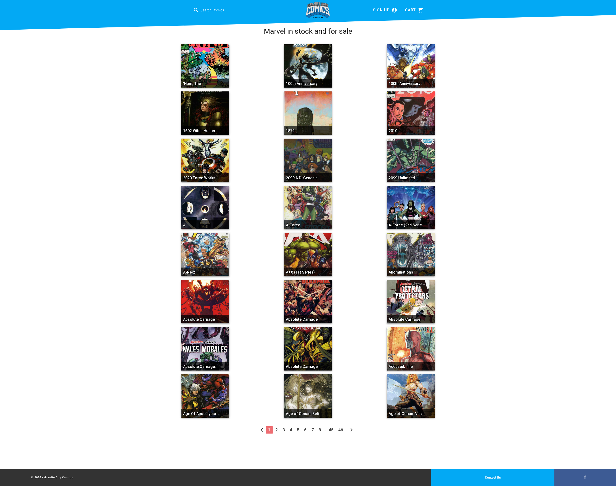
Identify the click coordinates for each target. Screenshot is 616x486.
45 (331, 429)
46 (340, 429)
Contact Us (493, 477)
